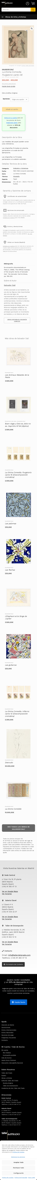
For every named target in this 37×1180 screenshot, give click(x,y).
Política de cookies (8, 1177)
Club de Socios (6, 1057)
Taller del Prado (6, 1073)
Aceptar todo (18, 1162)
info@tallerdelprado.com (19, 955)
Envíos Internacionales (8, 1030)
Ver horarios (7, 894)
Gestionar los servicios (18, 1157)
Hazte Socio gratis (8, 86)
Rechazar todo (18, 1168)
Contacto (4, 1040)
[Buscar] (33, 10)
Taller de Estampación (10, 1085)
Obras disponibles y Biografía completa (17, 320)
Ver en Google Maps (10, 891)
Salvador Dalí (8, 69)
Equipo (3, 1075)
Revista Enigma (8, 1083)
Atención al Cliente (7, 1025)
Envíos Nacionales (7, 1032)
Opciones (6, 99)
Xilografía (16, 176)
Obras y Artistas (6, 1078)
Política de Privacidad (21, 1177)
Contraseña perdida (9, 1055)
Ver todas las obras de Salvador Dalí (18, 828)
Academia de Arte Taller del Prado (13, 1088)
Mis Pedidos (7, 1052)
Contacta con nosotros (9, 217)
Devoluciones (5, 1027)
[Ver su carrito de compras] (32, 3)
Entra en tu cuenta (10, 118)
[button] (32, 28)
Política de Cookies (18, 1152)
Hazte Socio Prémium (8, 1060)
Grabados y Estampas (20, 168)
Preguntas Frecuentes (8, 1037)
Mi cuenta (4, 1050)
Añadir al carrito (12, 109)
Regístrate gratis (11, 122)
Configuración (19, 1173)
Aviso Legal (31, 1177)
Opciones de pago (7, 1035)
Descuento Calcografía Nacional (12, 1063)
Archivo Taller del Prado (28, 65)
